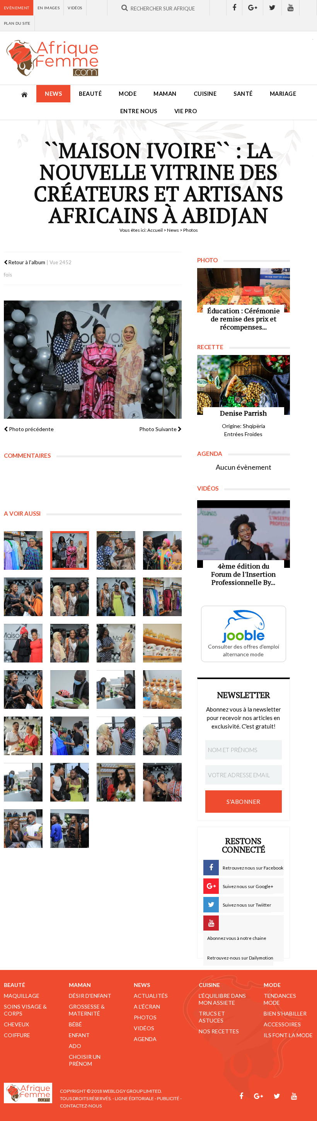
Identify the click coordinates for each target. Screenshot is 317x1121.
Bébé (75, 1024)
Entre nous (138, 111)
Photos (145, 1017)
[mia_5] (23, 596)
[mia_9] (23, 643)
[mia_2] (69, 550)
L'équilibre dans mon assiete (222, 999)
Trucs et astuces (212, 1017)
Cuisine (205, 93)
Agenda (145, 1039)
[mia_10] (116, 736)
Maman (165, 93)
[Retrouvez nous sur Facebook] (234, 7)
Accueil (155, 230)
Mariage (283, 93)
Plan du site (17, 23)
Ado (75, 1046)
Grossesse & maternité (87, 1010)
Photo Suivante (158, 429)
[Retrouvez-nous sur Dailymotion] (308, 7)
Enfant (79, 1035)
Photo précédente (31, 429)
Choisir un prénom (85, 1060)
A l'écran (147, 1006)
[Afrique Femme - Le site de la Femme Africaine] (52, 58)
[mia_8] (162, 596)
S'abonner (244, 801)
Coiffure (17, 1035)
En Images (48, 7)
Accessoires (282, 1024)
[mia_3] (116, 550)
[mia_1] (23, 550)
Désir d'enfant (90, 995)
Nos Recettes (219, 1031)
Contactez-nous (81, 1106)
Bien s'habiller (285, 1013)
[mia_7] (116, 596)
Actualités (151, 995)
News (53, 93)
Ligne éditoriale (134, 1098)
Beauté (90, 93)
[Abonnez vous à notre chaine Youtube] (291, 7)
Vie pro (185, 111)
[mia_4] (162, 550)
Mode (127, 93)
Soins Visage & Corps (25, 1010)
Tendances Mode (280, 999)
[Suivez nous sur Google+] (252, 7)
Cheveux (16, 1024)
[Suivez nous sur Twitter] (272, 7)
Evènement (16, 7)
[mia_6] (69, 596)
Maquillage (21, 995)
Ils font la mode (288, 1035)
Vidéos (75, 7)
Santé (243, 93)
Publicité (168, 1098)
